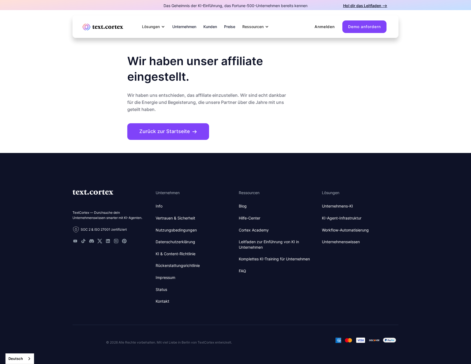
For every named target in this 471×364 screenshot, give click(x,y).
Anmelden (325, 26)
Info (159, 206)
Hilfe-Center (249, 218)
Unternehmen (184, 26)
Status (161, 289)
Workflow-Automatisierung (345, 230)
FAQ (242, 271)
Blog (243, 206)
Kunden (210, 26)
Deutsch (15, 358)
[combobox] (19, 358)
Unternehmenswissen (341, 241)
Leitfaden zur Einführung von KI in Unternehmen (269, 244)
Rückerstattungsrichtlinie (178, 265)
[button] (153, 27)
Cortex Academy (254, 230)
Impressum (165, 277)
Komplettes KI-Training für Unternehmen (274, 259)
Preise (229, 26)
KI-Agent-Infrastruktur (341, 218)
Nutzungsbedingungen (176, 230)
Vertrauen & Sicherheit (175, 218)
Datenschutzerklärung (175, 241)
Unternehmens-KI (337, 206)
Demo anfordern (364, 26)
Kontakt (162, 301)
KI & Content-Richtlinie (175, 253)
